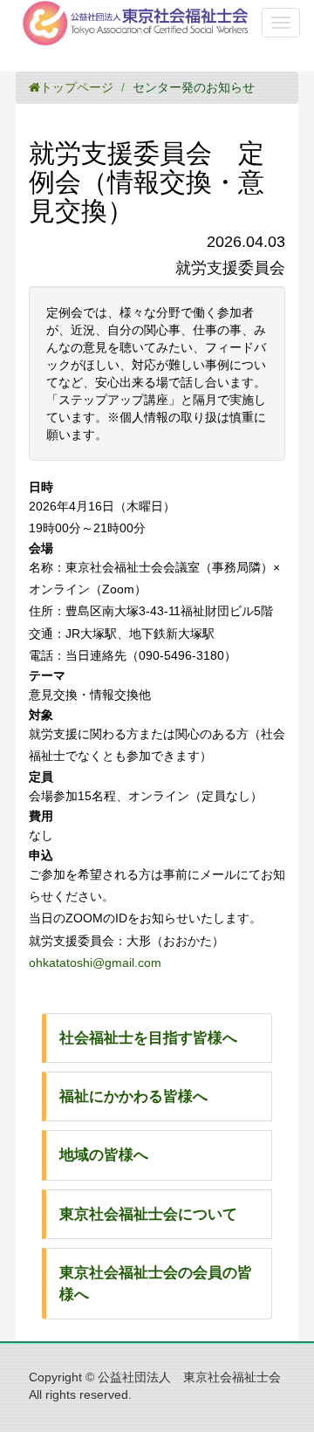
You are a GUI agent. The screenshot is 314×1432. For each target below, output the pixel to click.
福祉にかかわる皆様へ (133, 1096)
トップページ (76, 87)
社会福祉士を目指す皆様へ (148, 1038)
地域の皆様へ (103, 1155)
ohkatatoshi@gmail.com (95, 963)
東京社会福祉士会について (148, 1214)
